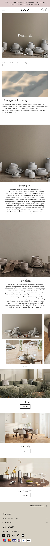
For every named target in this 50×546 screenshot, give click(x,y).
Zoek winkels (14, 531)
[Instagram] (8, 535)
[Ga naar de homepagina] (25, 10)
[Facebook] (3, 535)
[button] (23, 366)
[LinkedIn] (23, 535)
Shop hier (37, 4)
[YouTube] (13, 535)
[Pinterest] (18, 535)
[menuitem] (4, 10)
